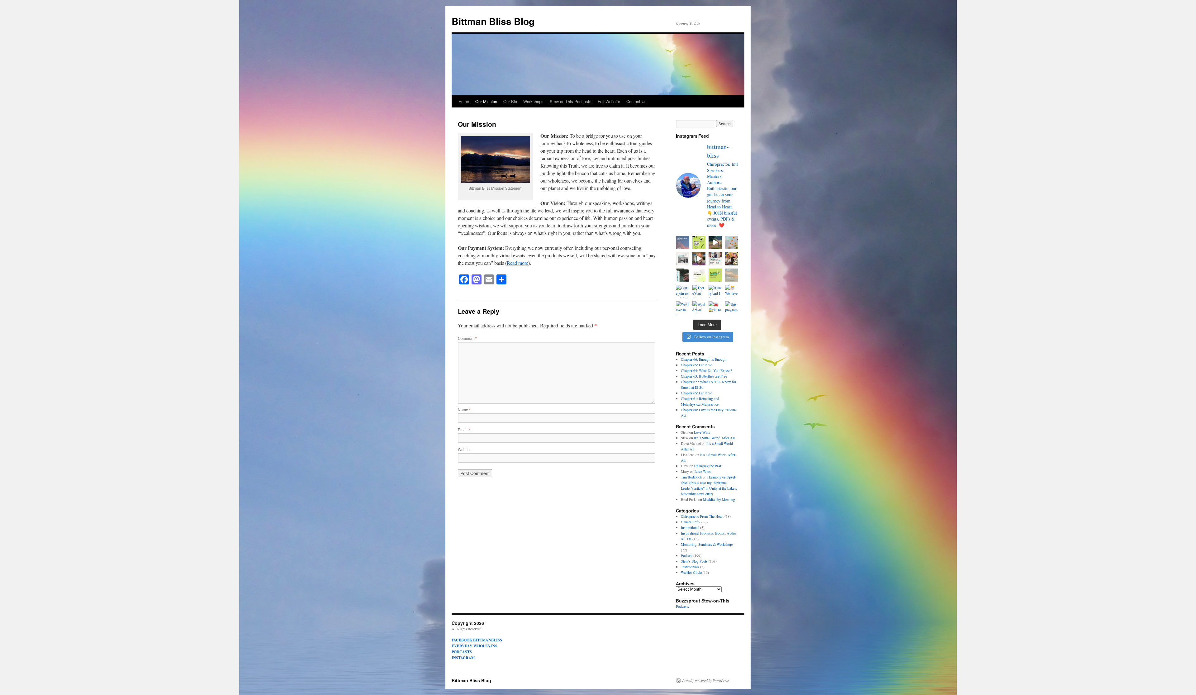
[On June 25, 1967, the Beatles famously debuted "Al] (731, 242)
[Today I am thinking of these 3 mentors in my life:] (731, 258)
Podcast (686, 555)
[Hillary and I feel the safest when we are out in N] (715, 291)
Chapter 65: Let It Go (696, 364)
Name (464, 409)
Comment (467, 338)
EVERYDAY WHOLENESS (474, 646)
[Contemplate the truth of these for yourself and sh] (699, 242)
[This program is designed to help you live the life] (731, 308)
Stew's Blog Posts (694, 561)
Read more (517, 262)
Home (463, 101)
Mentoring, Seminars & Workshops (707, 544)
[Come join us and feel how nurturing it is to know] (682, 291)
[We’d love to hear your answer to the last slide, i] (682, 308)
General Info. (690, 521)
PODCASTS (462, 652)
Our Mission (486, 101)
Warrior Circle (691, 572)
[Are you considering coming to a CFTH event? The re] (715, 258)
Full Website (609, 101)
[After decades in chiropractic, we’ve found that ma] (682, 275)
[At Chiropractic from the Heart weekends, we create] (715, 275)
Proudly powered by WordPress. (706, 680)
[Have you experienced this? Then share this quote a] (682, 242)
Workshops (533, 101)
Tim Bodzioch (691, 476)
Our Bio (510, 101)
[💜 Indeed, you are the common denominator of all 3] (699, 258)
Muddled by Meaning (719, 499)
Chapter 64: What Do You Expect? (706, 370)
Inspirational (690, 527)
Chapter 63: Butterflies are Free (704, 376)
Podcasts (682, 606)
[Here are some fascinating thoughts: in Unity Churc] (731, 275)
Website (465, 449)
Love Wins (702, 432)
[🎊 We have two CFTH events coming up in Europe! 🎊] (699, 275)
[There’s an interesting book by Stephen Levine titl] (699, 291)
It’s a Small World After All (714, 437)
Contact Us (636, 101)
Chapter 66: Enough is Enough (703, 359)
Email (464, 429)
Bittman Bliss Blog (493, 21)
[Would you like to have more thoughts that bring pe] (699, 308)
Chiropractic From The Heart (702, 516)
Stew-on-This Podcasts (570, 101)
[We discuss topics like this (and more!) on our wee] (682, 258)
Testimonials (690, 566)
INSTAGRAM (463, 657)
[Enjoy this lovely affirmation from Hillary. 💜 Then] (715, 242)
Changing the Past (707, 465)
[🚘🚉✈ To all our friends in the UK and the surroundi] (715, 308)
